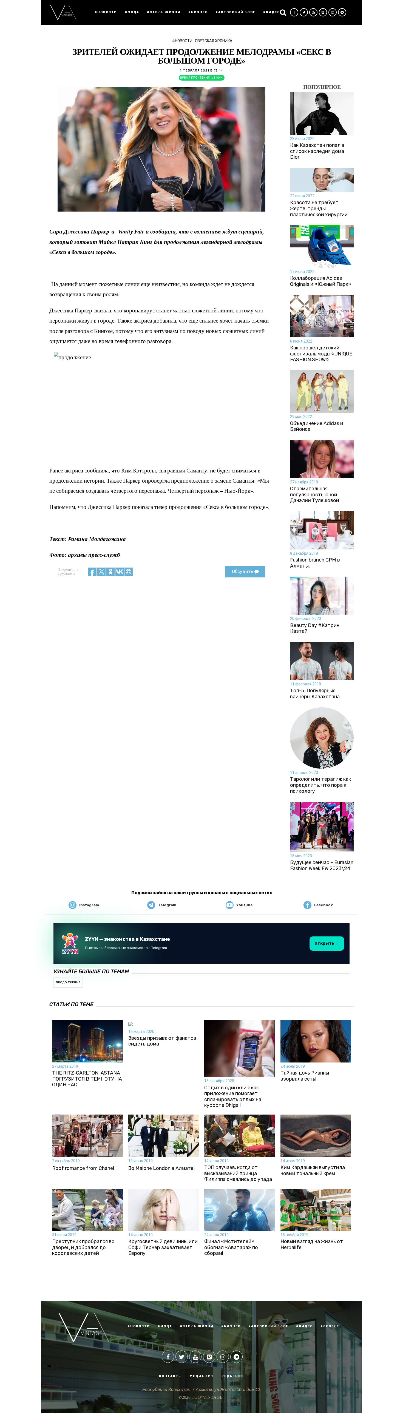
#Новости (106, 12)
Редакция (233, 1376)
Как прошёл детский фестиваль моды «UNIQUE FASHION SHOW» (321, 354)
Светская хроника (213, 41)
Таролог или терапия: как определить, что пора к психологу (320, 785)
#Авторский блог (235, 12)
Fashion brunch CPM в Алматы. (315, 563)
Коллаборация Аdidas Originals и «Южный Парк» (320, 281)
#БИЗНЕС (231, 1326)
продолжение (68, 982)
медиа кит (202, 1376)
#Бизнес (198, 12)
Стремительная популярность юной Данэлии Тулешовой (314, 494)
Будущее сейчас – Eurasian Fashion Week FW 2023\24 (321, 865)
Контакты (170, 1376)
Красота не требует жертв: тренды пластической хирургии (319, 208)
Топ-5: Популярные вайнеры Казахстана (315, 694)
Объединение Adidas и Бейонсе (316, 426)
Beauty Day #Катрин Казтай (314, 628)
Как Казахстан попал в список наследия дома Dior (317, 151)
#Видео (271, 12)
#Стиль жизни (164, 12)
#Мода (132, 12)
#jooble (329, 1326)
